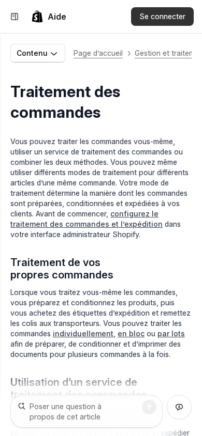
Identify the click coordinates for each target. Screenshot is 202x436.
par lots (171, 333)
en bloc (131, 333)
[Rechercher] (149, 407)
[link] (48, 16)
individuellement (83, 333)
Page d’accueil (98, 53)
